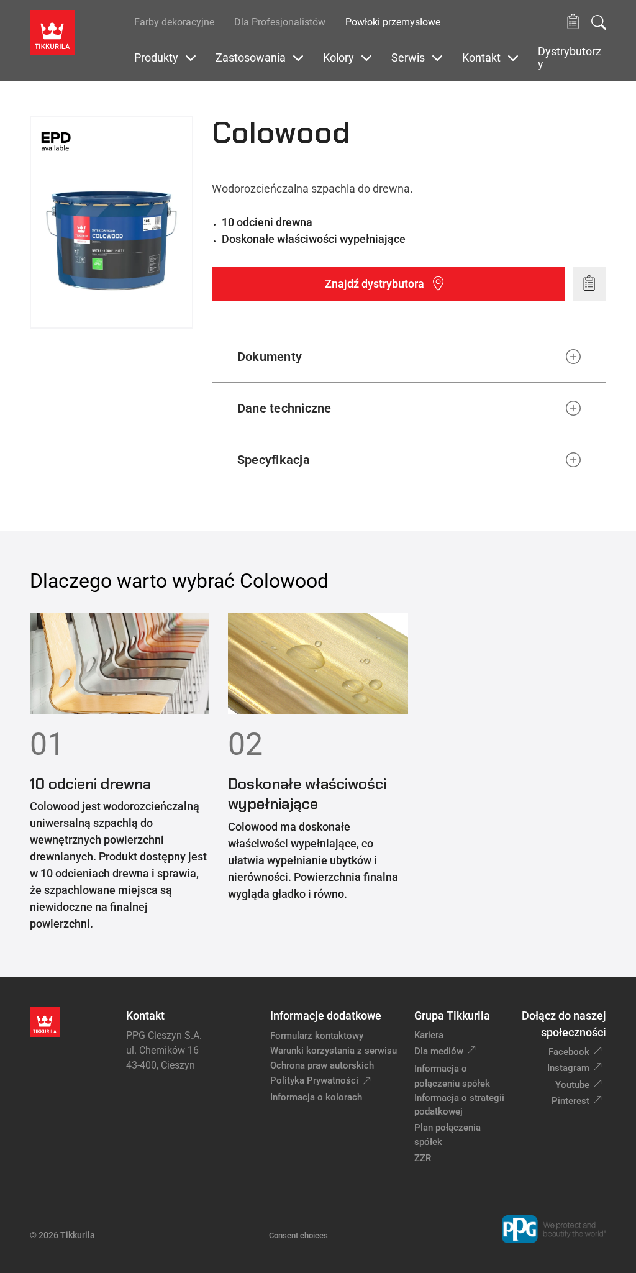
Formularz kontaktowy (316, 1035)
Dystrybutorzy (569, 57)
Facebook (568, 1051)
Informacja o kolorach (316, 1097)
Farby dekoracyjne (174, 22)
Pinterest (570, 1100)
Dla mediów (438, 1051)
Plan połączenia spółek (447, 1135)
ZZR (422, 1158)
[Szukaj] (598, 22)
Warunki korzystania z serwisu (333, 1050)
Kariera (428, 1035)
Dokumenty (269, 356)
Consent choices (298, 1235)
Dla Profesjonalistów (279, 22)
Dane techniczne (284, 408)
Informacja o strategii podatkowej (459, 1105)
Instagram (568, 1068)
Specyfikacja (273, 459)
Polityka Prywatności (314, 1080)
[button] (573, 22)
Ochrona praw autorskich (322, 1065)
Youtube (572, 1084)
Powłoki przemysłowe (392, 22)
